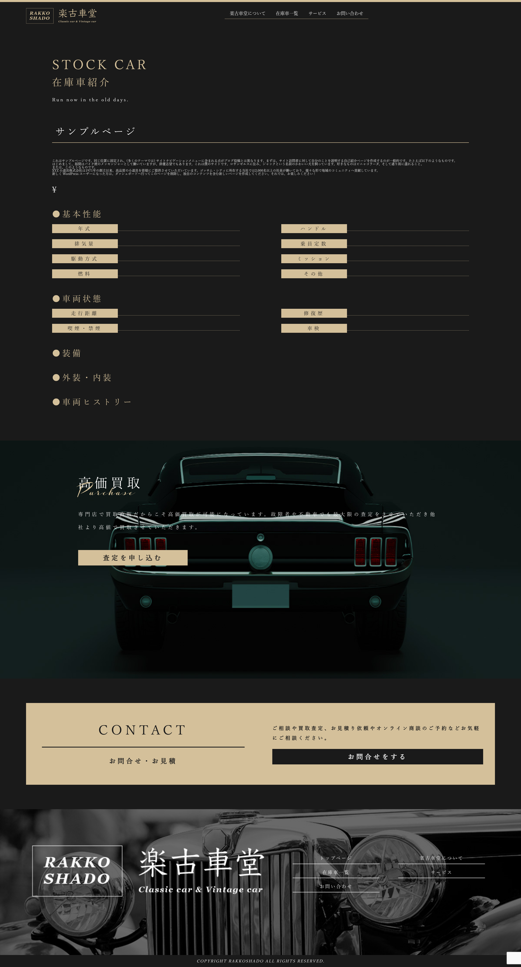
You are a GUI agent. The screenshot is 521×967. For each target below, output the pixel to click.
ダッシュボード (126, 173)
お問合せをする (378, 756)
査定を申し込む (133, 557)
